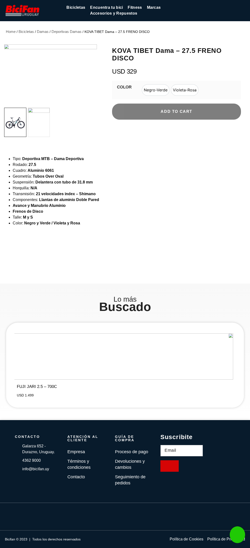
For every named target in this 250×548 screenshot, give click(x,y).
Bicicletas (26, 31)
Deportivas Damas (67, 31)
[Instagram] (132, 516)
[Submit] (169, 466)
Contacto (76, 476)
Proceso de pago (131, 451)
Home (11, 31)
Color (124, 87)
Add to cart (176, 111)
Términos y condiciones (79, 464)
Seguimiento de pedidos (130, 479)
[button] (92, 75)
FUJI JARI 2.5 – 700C (37, 386)
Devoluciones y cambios (130, 464)
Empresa (76, 451)
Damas (43, 31)
